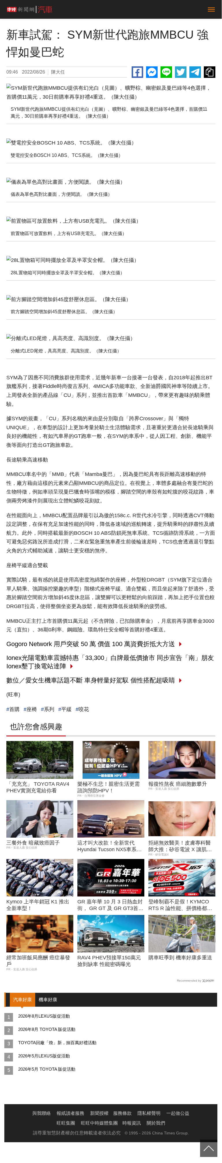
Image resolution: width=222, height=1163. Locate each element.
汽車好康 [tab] (22, 999)
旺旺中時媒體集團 (99, 1123)
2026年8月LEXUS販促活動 (44, 1016)
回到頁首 (208, 1148)
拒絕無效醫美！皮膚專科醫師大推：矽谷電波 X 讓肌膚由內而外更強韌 (180, 846)
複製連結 (209, 72)
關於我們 (156, 1123)
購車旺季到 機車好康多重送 (180, 958)
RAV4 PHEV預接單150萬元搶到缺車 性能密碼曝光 (109, 961)
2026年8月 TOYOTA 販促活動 (46, 1029)
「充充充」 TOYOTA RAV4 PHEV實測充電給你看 (37, 787)
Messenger (152, 72)
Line (166, 72)
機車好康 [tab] (48, 999)
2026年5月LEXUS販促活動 (44, 1055)
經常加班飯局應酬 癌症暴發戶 (38, 961)
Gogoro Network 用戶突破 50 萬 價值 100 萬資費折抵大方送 (90, 644)
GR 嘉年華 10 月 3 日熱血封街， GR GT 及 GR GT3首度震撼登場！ (110, 905)
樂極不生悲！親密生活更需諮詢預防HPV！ (108, 787)
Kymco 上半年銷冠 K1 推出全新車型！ (37, 905)
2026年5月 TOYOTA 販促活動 (46, 1069)
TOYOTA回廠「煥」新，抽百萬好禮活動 (57, 1042)
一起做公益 (177, 1113)
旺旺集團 (66, 1123)
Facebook (137, 72)
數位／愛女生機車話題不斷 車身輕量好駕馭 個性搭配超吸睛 (90, 680)
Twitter (180, 72)
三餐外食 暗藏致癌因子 (33, 843)
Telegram (195, 72)
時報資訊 (131, 1123)
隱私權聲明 (149, 1113)
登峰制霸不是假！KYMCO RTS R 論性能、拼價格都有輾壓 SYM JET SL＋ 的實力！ (180, 905)
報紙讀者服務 (70, 1113)
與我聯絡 (41, 1113)
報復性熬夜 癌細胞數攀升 (177, 784)
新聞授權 (99, 1113)
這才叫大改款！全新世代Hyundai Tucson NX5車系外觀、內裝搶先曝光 (109, 846)
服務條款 (122, 1113)
